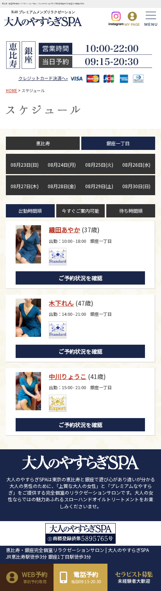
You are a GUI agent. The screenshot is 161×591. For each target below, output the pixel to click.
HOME (11, 90)
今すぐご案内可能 (80, 210)
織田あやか (64, 229)
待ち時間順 (131, 210)
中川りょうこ (67, 376)
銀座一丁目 (118, 143)
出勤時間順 (30, 210)
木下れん (61, 303)
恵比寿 (43, 143)
